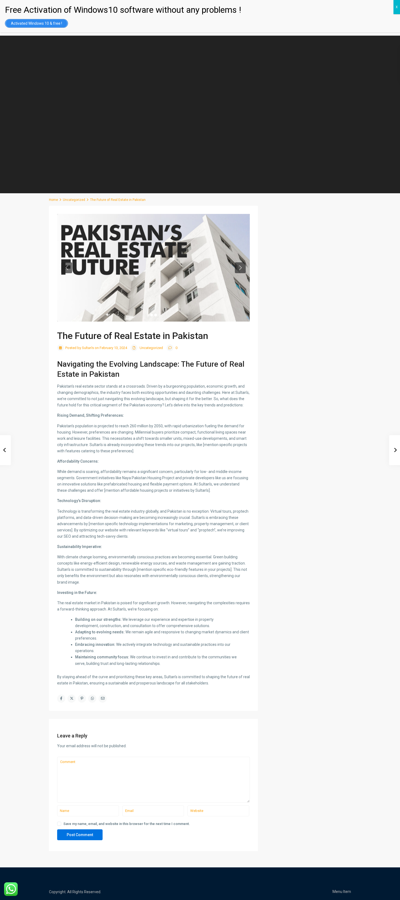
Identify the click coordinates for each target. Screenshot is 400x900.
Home (53, 200)
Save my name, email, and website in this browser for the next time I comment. (126, 824)
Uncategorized (74, 200)
